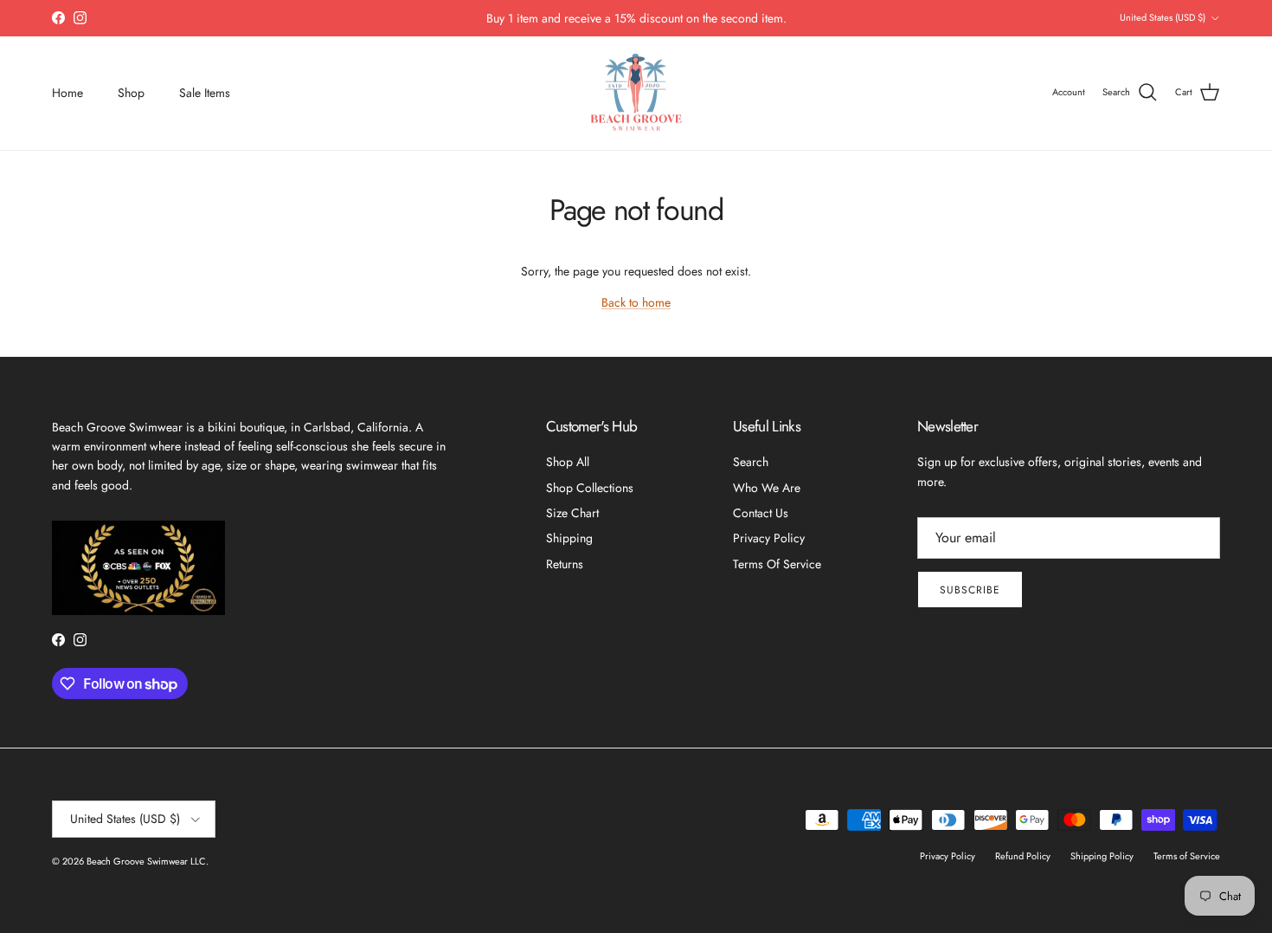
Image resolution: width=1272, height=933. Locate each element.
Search (750, 461)
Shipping (569, 538)
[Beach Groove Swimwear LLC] (636, 93)
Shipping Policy (1102, 856)
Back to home (636, 302)
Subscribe (970, 590)
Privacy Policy (769, 538)
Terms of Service (777, 564)
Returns (564, 564)
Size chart (572, 513)
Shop (131, 92)
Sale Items (204, 92)
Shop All (567, 461)
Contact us (760, 513)
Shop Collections (589, 487)
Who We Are (766, 487)
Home (67, 92)
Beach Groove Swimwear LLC (146, 861)
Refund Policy (1022, 856)
